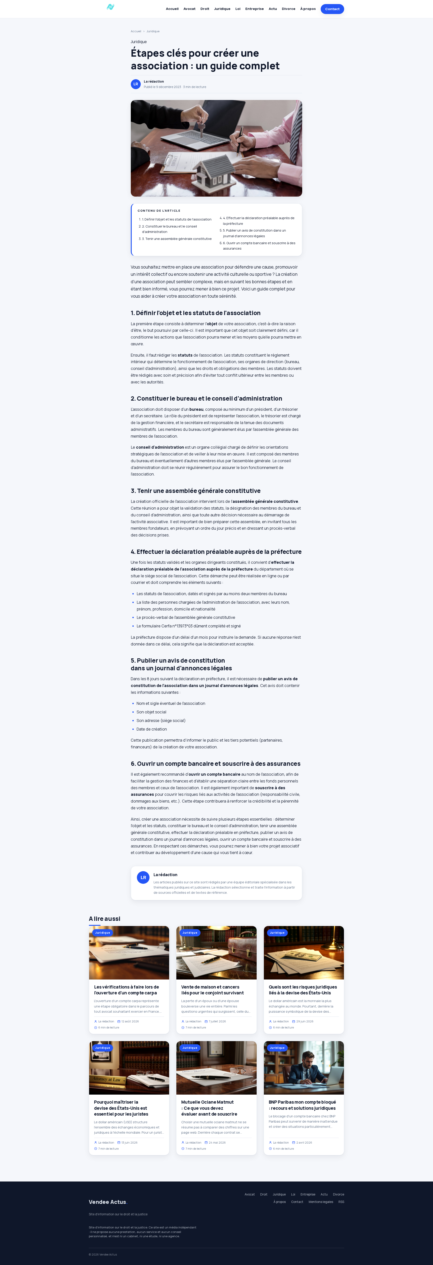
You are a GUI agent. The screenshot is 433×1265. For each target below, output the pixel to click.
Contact (332, 9)
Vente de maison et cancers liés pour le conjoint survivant (212, 990)
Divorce (288, 8)
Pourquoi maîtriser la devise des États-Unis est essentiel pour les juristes (121, 1108)
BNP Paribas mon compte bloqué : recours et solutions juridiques (302, 1105)
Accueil (172, 8)
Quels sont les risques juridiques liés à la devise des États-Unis (303, 990)
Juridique (222, 8)
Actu (273, 8)
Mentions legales (321, 1202)
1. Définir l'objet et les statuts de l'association (177, 219)
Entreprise (254, 8)
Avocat (190, 8)
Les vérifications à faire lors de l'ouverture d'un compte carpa (126, 990)
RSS (341, 1202)
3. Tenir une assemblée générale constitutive (177, 239)
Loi (237, 8)
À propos (308, 8)
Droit (204, 8)
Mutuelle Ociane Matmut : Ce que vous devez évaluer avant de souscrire (209, 1108)
